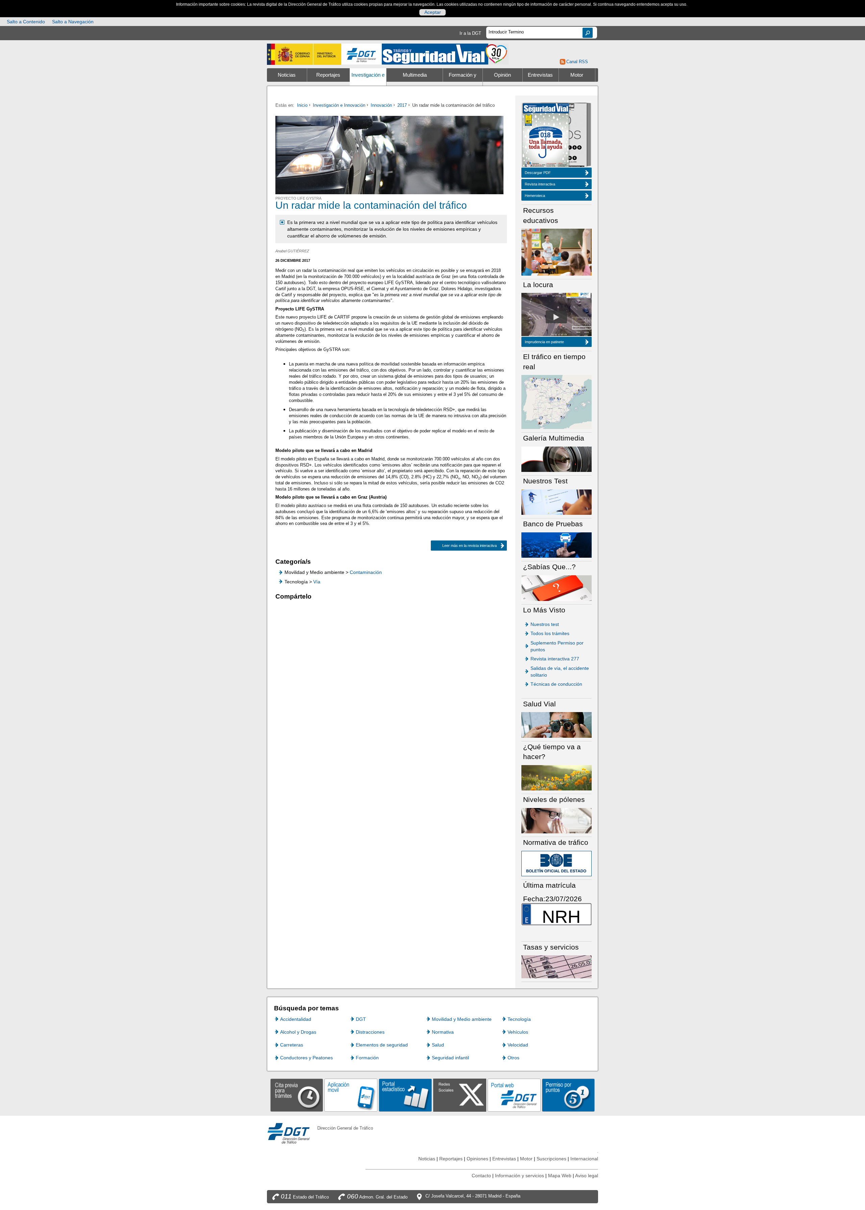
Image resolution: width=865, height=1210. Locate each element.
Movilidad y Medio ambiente (462, 1019)
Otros (513, 1057)
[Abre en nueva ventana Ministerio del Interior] (304, 54)
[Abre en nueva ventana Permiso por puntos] (568, 1095)
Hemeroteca (535, 196)
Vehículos (518, 1032)
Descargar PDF (538, 173)
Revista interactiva (540, 184)
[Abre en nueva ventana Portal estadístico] (405, 1095)
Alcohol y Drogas (298, 1032)
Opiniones (477, 1158)
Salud (438, 1045)
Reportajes (328, 75)
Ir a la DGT (470, 33)
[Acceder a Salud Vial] (556, 724)
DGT (361, 1019)
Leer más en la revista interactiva (469, 546)
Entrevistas (540, 75)
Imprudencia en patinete (544, 342)
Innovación (381, 105)
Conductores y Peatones (306, 1057)
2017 (402, 105)
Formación (367, 1057)
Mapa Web (559, 1175)
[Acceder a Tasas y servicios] (556, 966)
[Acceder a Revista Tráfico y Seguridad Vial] (445, 53)
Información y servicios (519, 1175)
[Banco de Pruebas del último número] (556, 545)
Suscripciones (551, 1158)
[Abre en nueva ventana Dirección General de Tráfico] (361, 54)
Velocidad (518, 1045)
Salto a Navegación (73, 21)
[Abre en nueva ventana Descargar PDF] (546, 135)
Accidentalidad (295, 1019)
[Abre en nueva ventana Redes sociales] (459, 1095)
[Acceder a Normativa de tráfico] (556, 863)
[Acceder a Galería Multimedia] (556, 459)
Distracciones (370, 1032)
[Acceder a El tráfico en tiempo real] (556, 401)
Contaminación (366, 572)
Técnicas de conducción (556, 684)
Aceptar (432, 12)
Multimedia (415, 75)
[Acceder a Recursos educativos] (556, 252)
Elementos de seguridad (382, 1045)
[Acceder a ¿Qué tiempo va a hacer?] (556, 777)
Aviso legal (586, 1175)
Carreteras (291, 1045)
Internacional (584, 1158)
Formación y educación (462, 81)
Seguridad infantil (450, 1057)
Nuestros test (544, 624)
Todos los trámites (549, 633)
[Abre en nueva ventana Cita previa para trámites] (296, 1095)
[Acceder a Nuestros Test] (556, 502)
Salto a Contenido (26, 21)
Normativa (443, 1032)
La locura (556, 316)
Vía (316, 581)
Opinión (502, 75)
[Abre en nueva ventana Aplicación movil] (350, 1095)
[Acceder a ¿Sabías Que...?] (556, 587)
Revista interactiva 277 (554, 658)
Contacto (481, 1175)
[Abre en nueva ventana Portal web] (514, 1095)
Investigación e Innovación (368, 81)
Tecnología (519, 1019)
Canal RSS (577, 61)
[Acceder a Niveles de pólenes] (556, 820)
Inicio (302, 105)
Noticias (287, 75)
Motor (576, 75)
